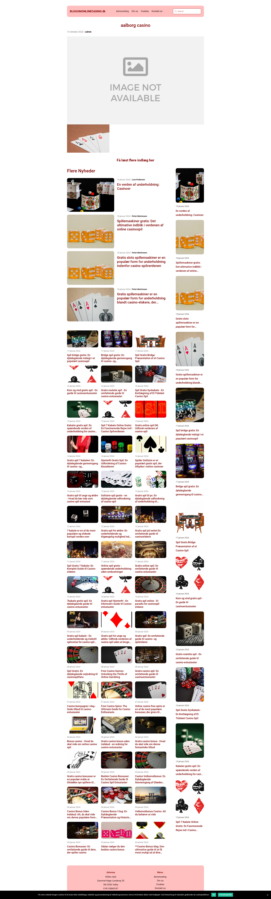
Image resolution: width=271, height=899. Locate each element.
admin (88, 31)
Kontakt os (157, 11)
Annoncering (122, 11)
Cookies (145, 11)
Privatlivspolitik (225, 895)
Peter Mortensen (139, 216)
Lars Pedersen (138, 179)
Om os (135, 11)
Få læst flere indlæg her (135, 160)
